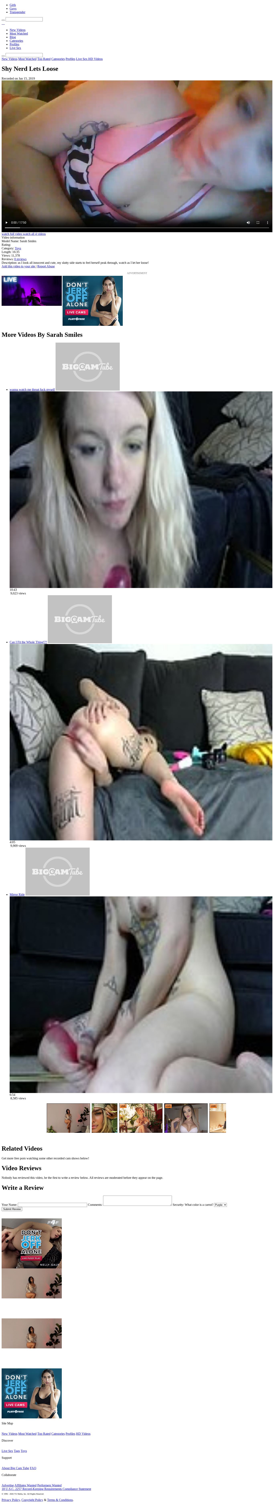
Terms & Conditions (60, 1500)
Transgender (17, 12)
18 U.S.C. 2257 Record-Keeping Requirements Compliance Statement (46, 1489)
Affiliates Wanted (25, 1485)
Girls (13, 5)
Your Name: (9, 1204)
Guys (13, 8)
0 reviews (20, 259)
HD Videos (95, 59)
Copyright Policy (32, 1500)
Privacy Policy (11, 1500)
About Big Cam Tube (15, 1468)
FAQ (33, 1468)
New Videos (17, 30)
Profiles (14, 44)
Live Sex (15, 48)
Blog (13, 37)
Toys (18, 248)
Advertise (8, 1485)
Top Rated (44, 59)
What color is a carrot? (199, 1204)
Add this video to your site (19, 266)
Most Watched (19, 33)
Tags (17, 1451)
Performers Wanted (49, 1485)
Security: (178, 1204)
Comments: (95, 1204)
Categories (16, 40)
